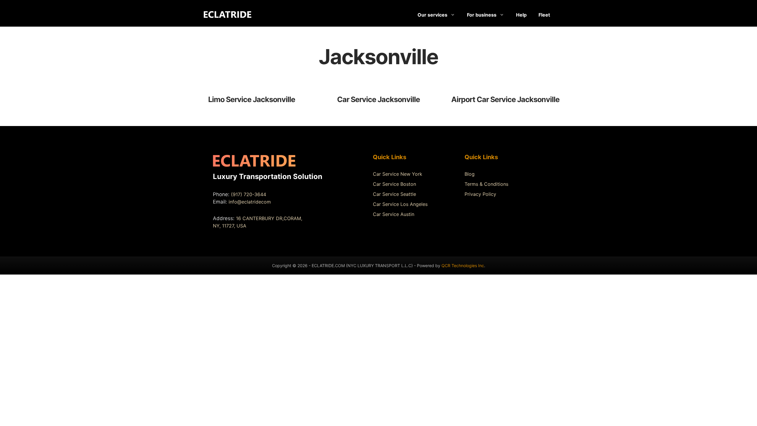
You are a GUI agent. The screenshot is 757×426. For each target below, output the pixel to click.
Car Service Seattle (394, 194)
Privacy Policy (480, 194)
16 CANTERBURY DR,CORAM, (269, 218)
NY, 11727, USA (229, 226)
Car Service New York (397, 174)
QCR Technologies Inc (462, 265)
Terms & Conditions (486, 184)
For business (481, 15)
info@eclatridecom (250, 202)
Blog (470, 174)
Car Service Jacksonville (378, 99)
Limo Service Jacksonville (251, 99)
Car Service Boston (394, 184)
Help (521, 15)
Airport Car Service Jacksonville (505, 99)
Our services (432, 15)
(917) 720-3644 (248, 194)
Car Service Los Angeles (400, 204)
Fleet (544, 15)
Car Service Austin (393, 214)
